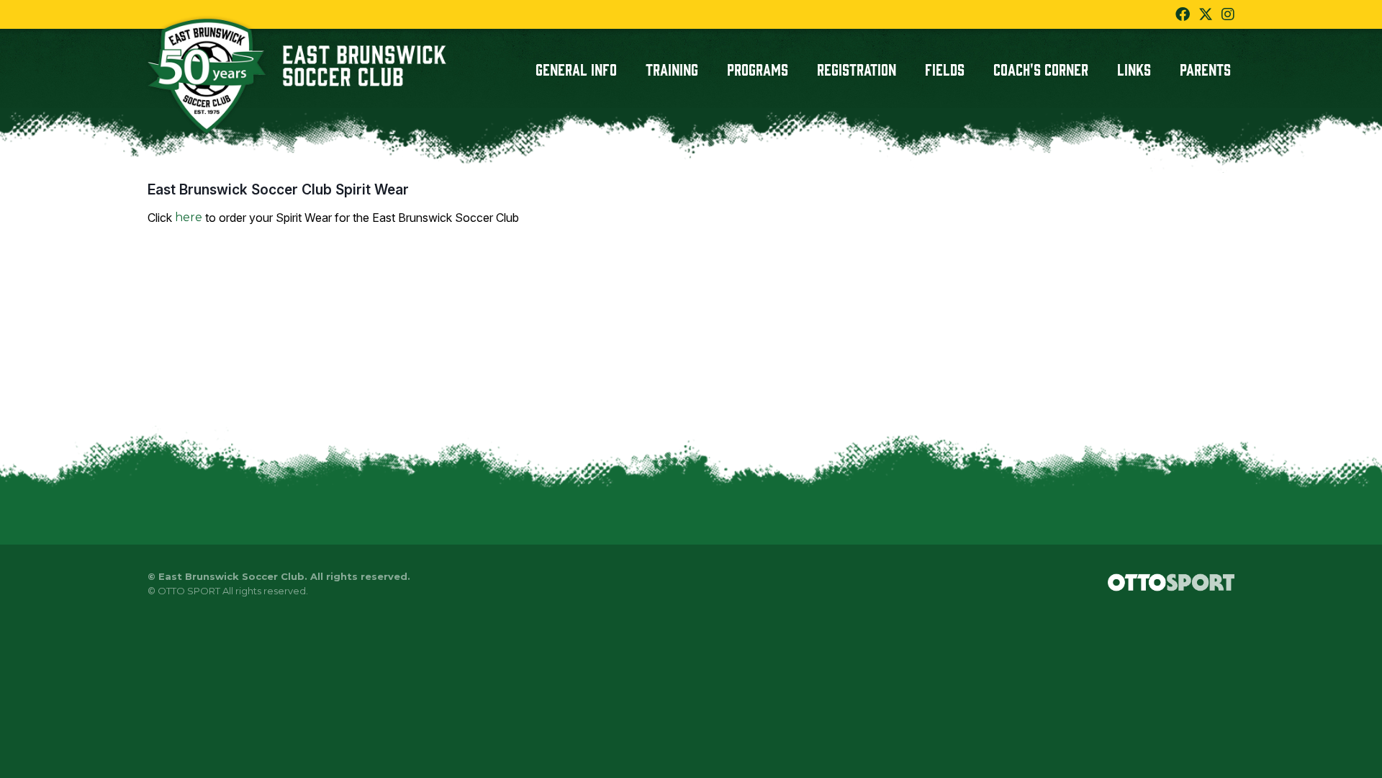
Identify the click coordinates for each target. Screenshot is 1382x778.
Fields (945, 68)
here (188, 217)
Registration (856, 68)
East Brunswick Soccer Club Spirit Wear (278, 189)
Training (672, 68)
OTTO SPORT (189, 590)
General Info (576, 68)
